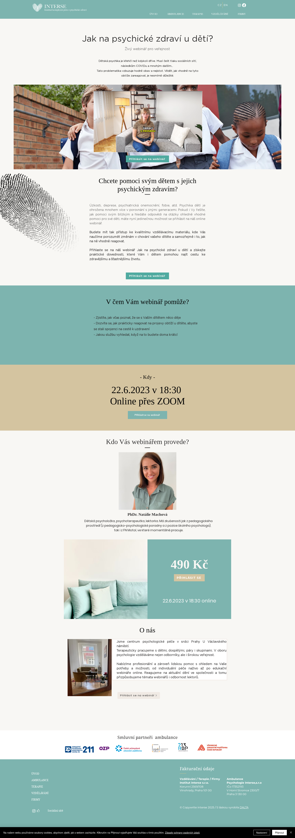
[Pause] (98, 147)
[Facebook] (244, 5)
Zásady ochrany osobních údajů (182, 832)
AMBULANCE (39, 780)
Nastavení (261, 832)
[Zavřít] (291, 832)
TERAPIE (37, 786)
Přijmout (279, 832)
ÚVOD (35, 773)
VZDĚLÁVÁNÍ (39, 793)
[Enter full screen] (197, 147)
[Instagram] (239, 5)
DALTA (244, 807)
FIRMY (35, 799)
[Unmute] (104, 147)
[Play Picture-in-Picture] (191, 147)
